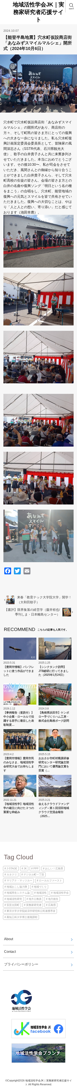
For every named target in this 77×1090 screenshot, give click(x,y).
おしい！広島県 (54, 868)
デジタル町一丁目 (34, 874)
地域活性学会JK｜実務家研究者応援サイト (38, 12)
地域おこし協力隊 (17, 886)
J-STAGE (12, 868)
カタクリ (12, 874)
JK (25, 868)
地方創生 (53, 898)
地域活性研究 (14, 898)
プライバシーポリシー (21, 964)
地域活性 (41, 892)
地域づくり (40, 886)
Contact (10, 951)
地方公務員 (35, 898)
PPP (35, 868)
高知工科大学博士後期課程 (22, 917)
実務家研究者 (33, 904)
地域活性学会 (61, 892)
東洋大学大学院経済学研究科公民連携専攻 (31, 910)
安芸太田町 (13, 904)
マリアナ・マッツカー (19, 880)
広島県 (52, 904)
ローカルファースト (50, 880)
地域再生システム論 (18, 892)
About (8, 939)
